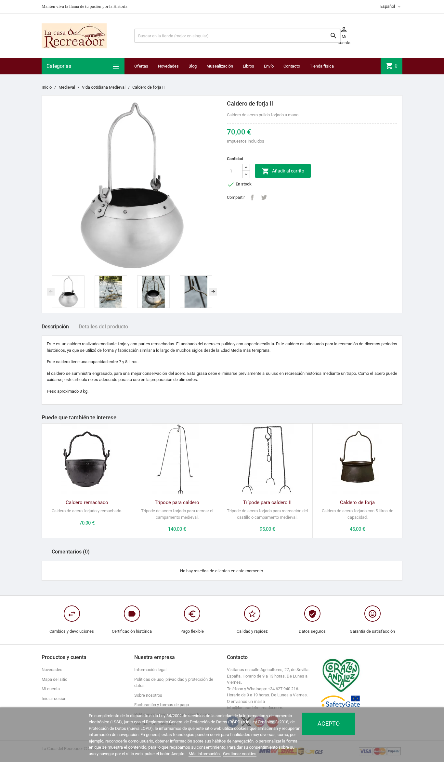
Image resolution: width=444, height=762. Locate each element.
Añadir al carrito (283, 171)
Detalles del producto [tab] (103, 327)
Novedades (168, 66)
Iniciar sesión (54, 698)
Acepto (329, 723)
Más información (205, 753)
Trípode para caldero (177, 502)
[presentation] (51, 292)
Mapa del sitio (54, 679)
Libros (248, 66)
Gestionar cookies (239, 753)
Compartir (252, 197)
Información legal (150, 669)
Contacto (291, 66)
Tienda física (322, 66)
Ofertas (141, 66)
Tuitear (264, 197)
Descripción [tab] (55, 327)
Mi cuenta (51, 688)
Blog (193, 66)
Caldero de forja (357, 502)
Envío (269, 66)
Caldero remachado (87, 502)
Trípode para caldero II (267, 502)
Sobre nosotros (148, 695)
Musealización (219, 66)
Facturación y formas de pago (161, 704)
